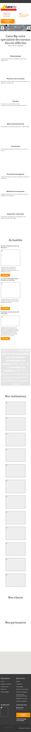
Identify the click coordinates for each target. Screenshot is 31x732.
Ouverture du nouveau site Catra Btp (10, 312)
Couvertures (15, 146)
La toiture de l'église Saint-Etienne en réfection (10, 279)
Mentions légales (5, 692)
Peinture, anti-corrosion (15, 78)
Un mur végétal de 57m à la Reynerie (10, 246)
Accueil (2, 681)
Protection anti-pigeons (15, 174)
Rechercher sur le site (6, 684)
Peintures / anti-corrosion (22, 689)
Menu (2, 2)
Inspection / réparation (15, 214)
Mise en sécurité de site (15, 124)
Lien (2, 305)
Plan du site (3, 689)
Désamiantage (15, 56)
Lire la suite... (5, 275)
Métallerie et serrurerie (15, 191)
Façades (16, 101)
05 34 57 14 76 (6, 15)
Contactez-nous (4, 686)
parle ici (9, 271)
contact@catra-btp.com (8, 21)
